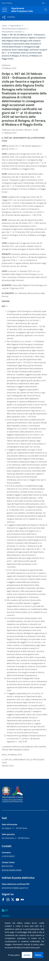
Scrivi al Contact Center (11, 870)
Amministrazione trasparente (14, 28)
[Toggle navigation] (5, 10)
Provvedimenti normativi (12, 31)
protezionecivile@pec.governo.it (15, 887)
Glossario (5, 915)
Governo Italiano (7, 3)
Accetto (27, 954)
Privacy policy (14, 954)
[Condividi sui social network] (4, 17)
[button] (45, 9)
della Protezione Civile (22, 10)
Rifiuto (38, 954)
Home (4, 25)
